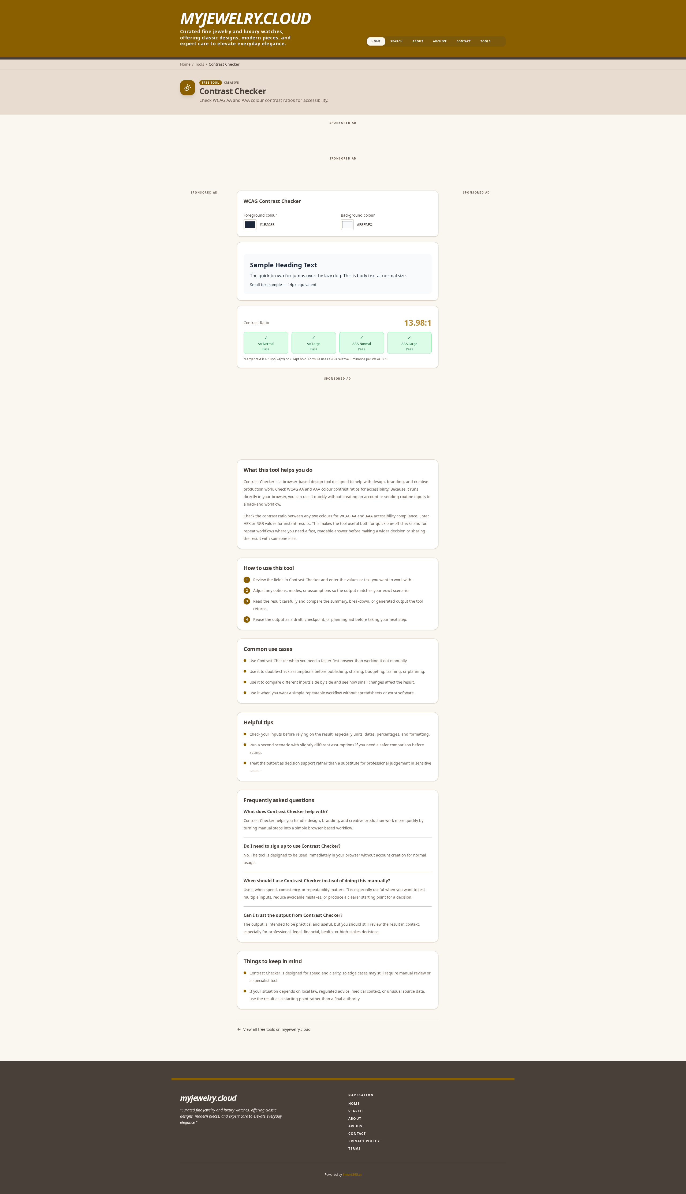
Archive (440, 41)
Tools (485, 41)
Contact (464, 41)
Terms (354, 1148)
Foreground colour (260, 215)
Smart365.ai (352, 1174)
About (417, 41)
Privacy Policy (364, 1141)
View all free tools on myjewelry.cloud (277, 1029)
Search (396, 41)
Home (376, 41)
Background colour (358, 215)
